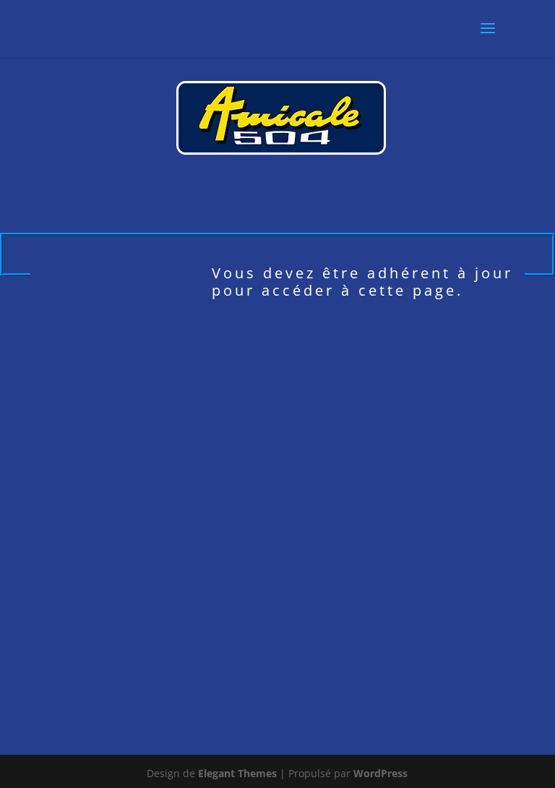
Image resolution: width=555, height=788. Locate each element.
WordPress (380, 773)
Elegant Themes (237, 773)
